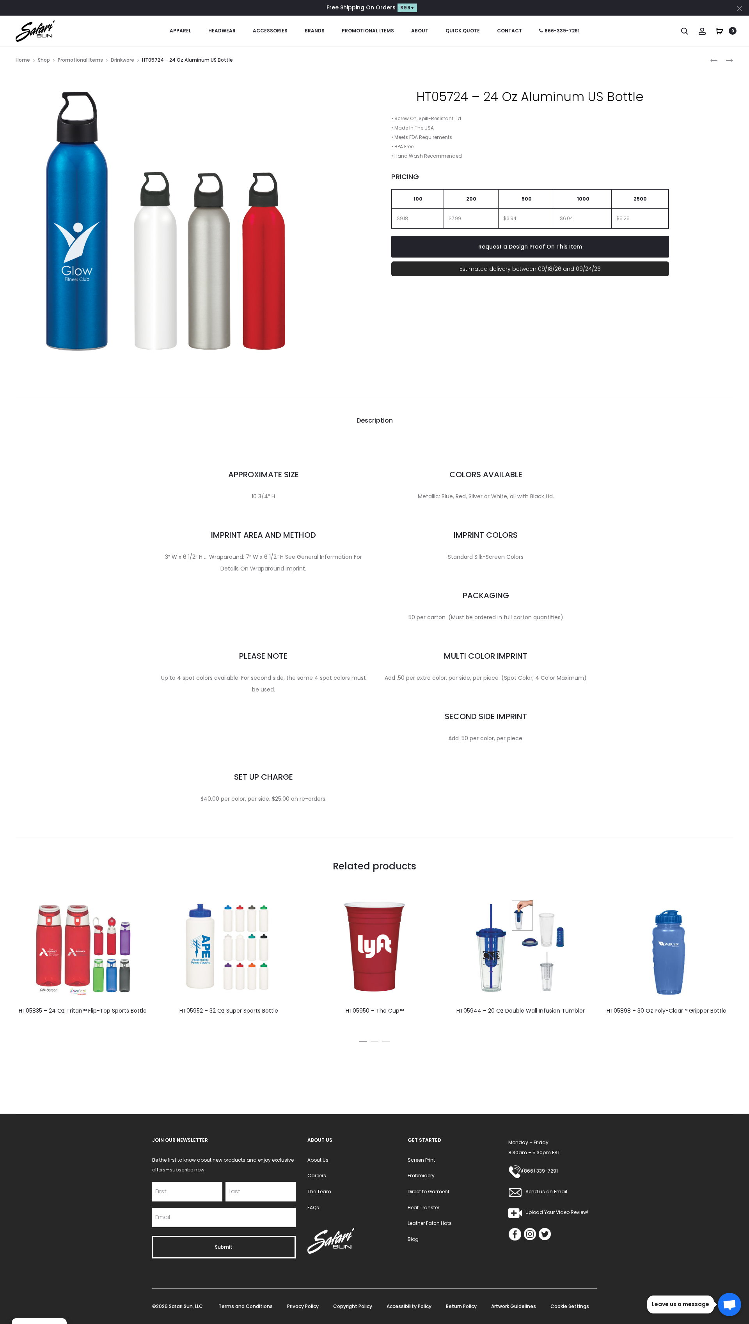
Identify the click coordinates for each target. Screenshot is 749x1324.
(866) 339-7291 (540, 1171)
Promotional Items (368, 30)
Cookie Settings (569, 1306)
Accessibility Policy (409, 1306)
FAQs (313, 1207)
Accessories (270, 30)
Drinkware (122, 60)
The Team (319, 1191)
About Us (317, 1160)
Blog (413, 1239)
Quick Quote (462, 30)
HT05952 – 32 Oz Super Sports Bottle (228, 1011)
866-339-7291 (562, 30)
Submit (224, 1247)
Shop (44, 60)
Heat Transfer (423, 1207)
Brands (315, 30)
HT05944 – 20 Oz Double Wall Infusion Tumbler (520, 1011)
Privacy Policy (303, 1306)
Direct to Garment (428, 1191)
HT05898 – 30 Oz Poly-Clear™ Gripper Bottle (666, 1011)
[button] (363, 1040)
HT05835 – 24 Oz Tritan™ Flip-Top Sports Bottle (83, 1011)
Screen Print (421, 1160)
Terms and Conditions (245, 1306)
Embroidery (421, 1175)
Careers (316, 1175)
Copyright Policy (352, 1306)
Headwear (222, 30)
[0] (720, 30)
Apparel (180, 30)
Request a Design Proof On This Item (530, 247)
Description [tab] (375, 420)
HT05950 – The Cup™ (375, 1011)
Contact (509, 30)
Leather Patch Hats (430, 1223)
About (419, 30)
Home (23, 60)
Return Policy (461, 1306)
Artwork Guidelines (513, 1306)
